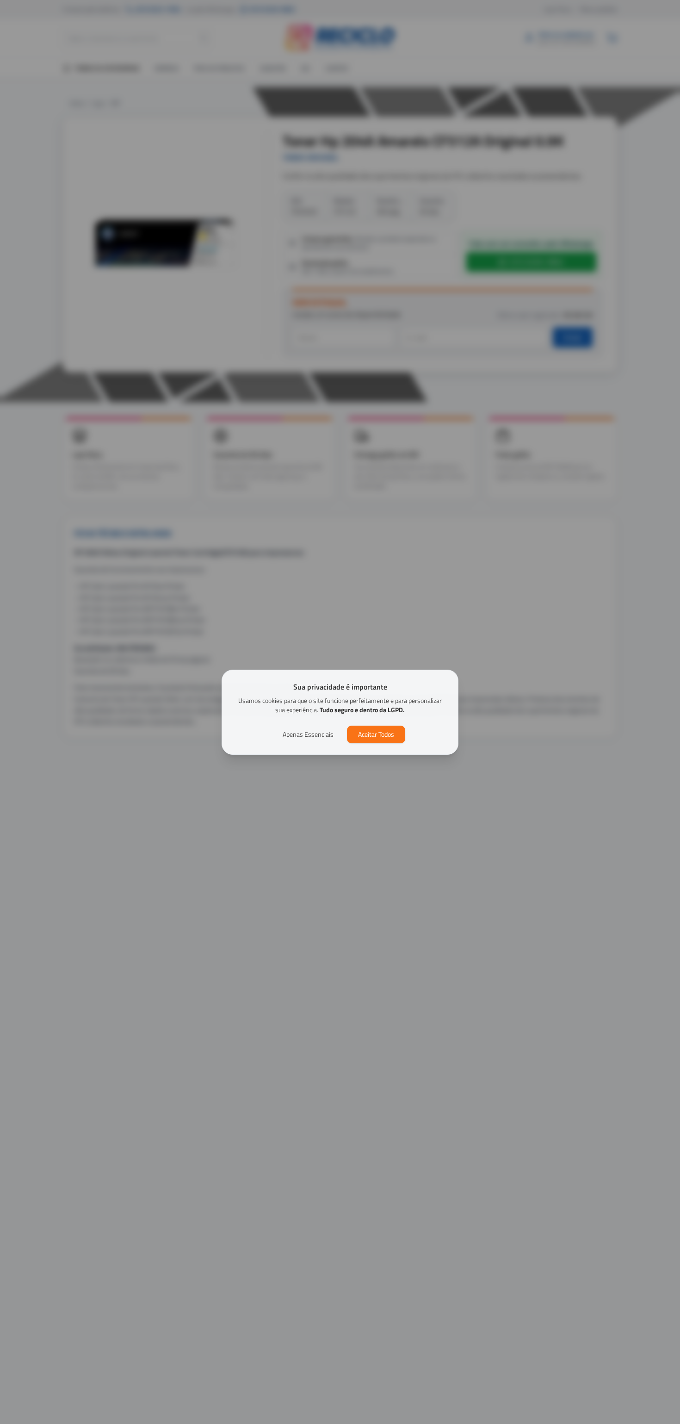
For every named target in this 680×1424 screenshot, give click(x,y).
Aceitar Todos (376, 734)
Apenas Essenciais (308, 734)
